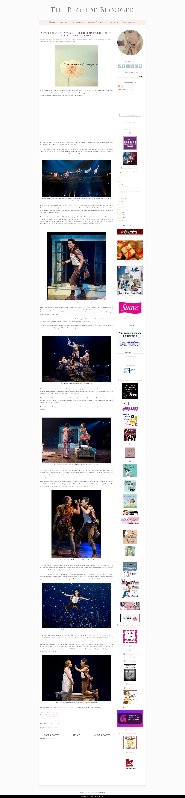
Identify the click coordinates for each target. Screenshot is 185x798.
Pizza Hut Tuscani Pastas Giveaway (130, 236)
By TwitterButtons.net (130, 122)
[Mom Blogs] (130, 684)
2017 (120, 179)
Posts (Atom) (50, 738)
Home (52, 22)
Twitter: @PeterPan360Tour (49, 712)
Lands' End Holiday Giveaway (129, 261)
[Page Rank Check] (130, 129)
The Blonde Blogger (92, 10)
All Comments (123, 89)
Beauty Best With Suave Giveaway (130, 317)
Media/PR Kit (96, 22)
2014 (120, 202)
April (122, 196)
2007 (120, 220)
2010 (120, 212)
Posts (121, 86)
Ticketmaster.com (103, 635)
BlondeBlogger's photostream (133, 371)
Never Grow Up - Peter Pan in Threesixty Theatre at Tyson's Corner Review (76, 34)
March (122, 198)
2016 (120, 181)
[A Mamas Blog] (130, 646)
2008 (120, 217)
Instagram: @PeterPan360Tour (50, 714)
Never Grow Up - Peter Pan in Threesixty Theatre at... (131, 192)
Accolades (78, 22)
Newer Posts (51, 735)
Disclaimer (129, 22)
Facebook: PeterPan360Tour (49, 717)
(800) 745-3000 (69, 638)
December (123, 186)
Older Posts (102, 735)
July (122, 189)
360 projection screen (74, 206)
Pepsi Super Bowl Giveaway (130, 296)
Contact (113, 22)
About (63, 22)
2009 (120, 215)
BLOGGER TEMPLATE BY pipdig (92, 796)
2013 (120, 204)
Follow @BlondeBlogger (130, 329)
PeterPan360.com (91, 635)
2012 (120, 207)
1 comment (55, 727)
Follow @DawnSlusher (130, 356)
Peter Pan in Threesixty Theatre (102, 93)
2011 (120, 209)
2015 (120, 184)
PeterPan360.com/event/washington (66, 708)
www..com (130, 365)
